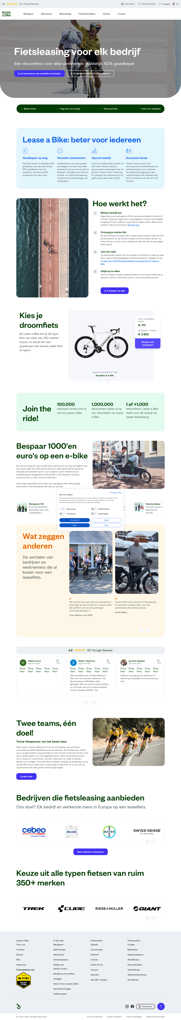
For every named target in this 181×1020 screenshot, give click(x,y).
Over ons (20, 944)
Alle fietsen (133, 979)
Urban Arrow (96, 964)
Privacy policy (116, 492)
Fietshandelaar (60, 959)
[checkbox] (62, 509)
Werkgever (28, 13)
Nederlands (147, 1006)
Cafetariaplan (60, 993)
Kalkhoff (94, 954)
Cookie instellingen (134, 1016)
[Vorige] (101, 380)
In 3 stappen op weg (115, 290)
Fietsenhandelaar (87, 13)
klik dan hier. (134, 225)
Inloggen (57, 978)
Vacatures (21, 964)
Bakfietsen (133, 949)
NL (177, 4)
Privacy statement (95, 1016)
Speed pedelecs (136, 954)
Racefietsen (133, 959)
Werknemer (46, 13)
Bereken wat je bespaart (148, 343)
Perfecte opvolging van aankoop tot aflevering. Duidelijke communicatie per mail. (139, 678)
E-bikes (131, 944)
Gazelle (94, 944)
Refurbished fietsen (137, 974)
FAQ (18, 959)
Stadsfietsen (134, 969)
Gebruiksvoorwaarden (155, 1016)
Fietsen (106, 13)
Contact (122, 13)
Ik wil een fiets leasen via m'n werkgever (90, 73)
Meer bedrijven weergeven (90, 851)
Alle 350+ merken (98, 979)
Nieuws (19, 954)
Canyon (94, 969)
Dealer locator (60, 968)
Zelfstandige (65, 13)
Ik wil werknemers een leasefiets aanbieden (39, 73)
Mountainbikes (135, 964)
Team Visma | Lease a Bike (65, 983)
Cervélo (94, 959)
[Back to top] (161, 1006)
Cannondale (96, 949)
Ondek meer (26, 776)
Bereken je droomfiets (64, 973)
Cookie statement (114, 1016)
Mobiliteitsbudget (62, 988)
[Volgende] (108, 380)
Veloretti (94, 974)
